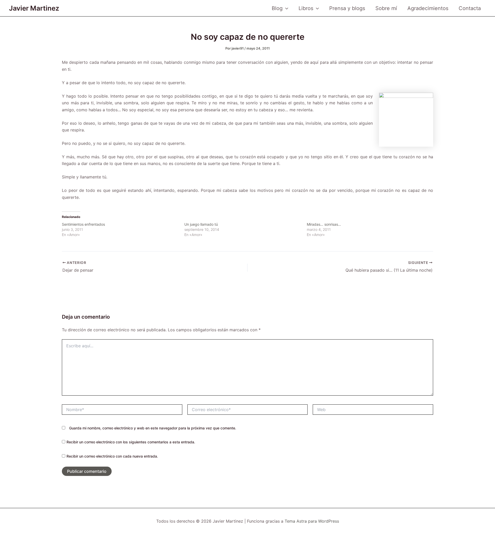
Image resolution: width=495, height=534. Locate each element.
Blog (277, 8)
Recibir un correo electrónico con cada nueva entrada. (112, 456)
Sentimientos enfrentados (83, 224)
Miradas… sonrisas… (324, 224)
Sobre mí (386, 8)
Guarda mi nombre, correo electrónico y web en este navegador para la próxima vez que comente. (152, 428)
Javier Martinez (34, 8)
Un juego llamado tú (201, 224)
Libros (306, 8)
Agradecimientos (427, 8)
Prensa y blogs (347, 8)
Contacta (470, 8)
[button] (285, 8)
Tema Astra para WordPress (312, 521)
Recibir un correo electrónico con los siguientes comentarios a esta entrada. (131, 442)
